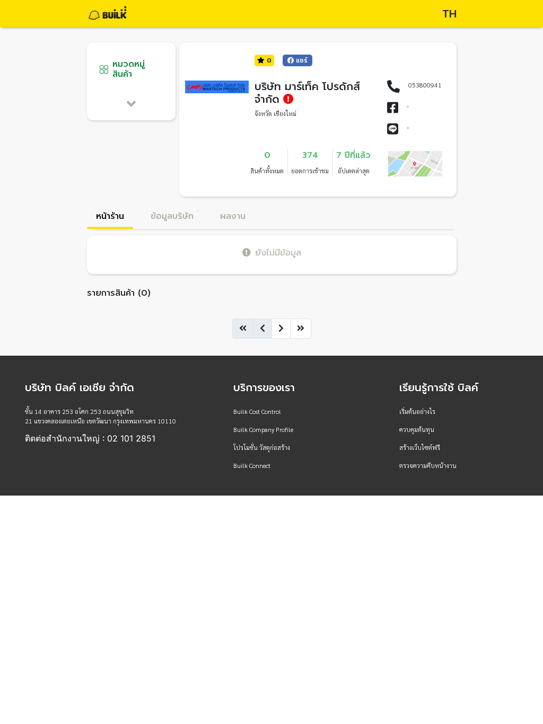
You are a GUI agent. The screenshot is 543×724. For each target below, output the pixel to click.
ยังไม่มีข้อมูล (278, 252)
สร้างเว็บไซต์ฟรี (419, 447)
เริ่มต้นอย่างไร (417, 411)
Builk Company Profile (263, 429)
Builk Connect (251, 465)
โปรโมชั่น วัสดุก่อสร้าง (261, 447)
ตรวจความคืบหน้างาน (428, 465)
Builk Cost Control (257, 411)
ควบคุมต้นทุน (416, 429)
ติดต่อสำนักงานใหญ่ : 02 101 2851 (90, 438)
